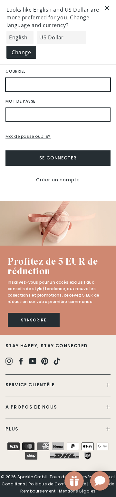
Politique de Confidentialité (57, 484)
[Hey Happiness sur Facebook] (20, 361)
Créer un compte (58, 180)
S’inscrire (33, 320)
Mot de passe (20, 101)
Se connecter (58, 158)
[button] (58, 223)
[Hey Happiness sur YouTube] (32, 361)
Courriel (15, 71)
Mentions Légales (77, 491)
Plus (12, 429)
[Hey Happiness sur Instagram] (9, 361)
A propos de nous (31, 407)
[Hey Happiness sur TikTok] (56, 361)
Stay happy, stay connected (46, 345)
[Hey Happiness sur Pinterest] (44, 361)
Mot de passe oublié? (28, 136)
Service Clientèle (30, 384)
